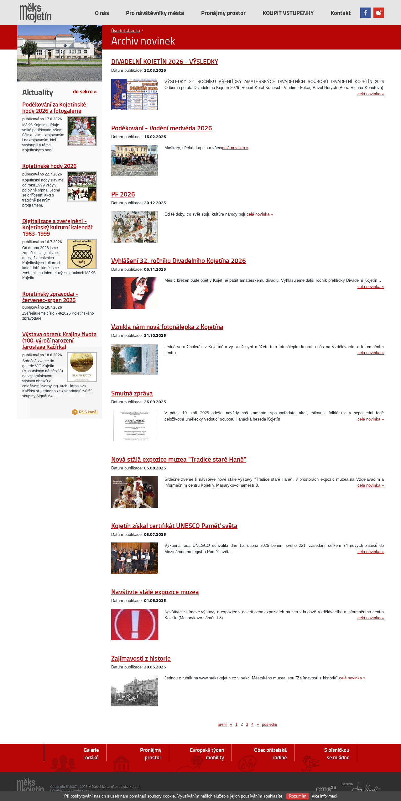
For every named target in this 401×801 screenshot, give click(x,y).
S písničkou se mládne (336, 753)
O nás (102, 12)
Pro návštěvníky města (155, 12)
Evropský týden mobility (207, 753)
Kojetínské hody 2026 (49, 165)
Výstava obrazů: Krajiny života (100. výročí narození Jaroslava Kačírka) (59, 340)
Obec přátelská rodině (270, 753)
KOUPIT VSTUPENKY (288, 12)
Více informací (324, 796)
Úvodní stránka (125, 30)
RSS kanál (88, 412)
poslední (269, 724)
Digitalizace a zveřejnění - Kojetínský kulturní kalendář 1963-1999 (57, 227)
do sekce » (85, 91)
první (222, 724)
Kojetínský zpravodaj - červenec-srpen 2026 (50, 296)
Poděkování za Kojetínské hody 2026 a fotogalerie (54, 107)
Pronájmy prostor (223, 12)
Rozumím (297, 796)
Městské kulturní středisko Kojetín (114, 786)
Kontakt (341, 12)
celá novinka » (370, 94)
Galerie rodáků (91, 753)
